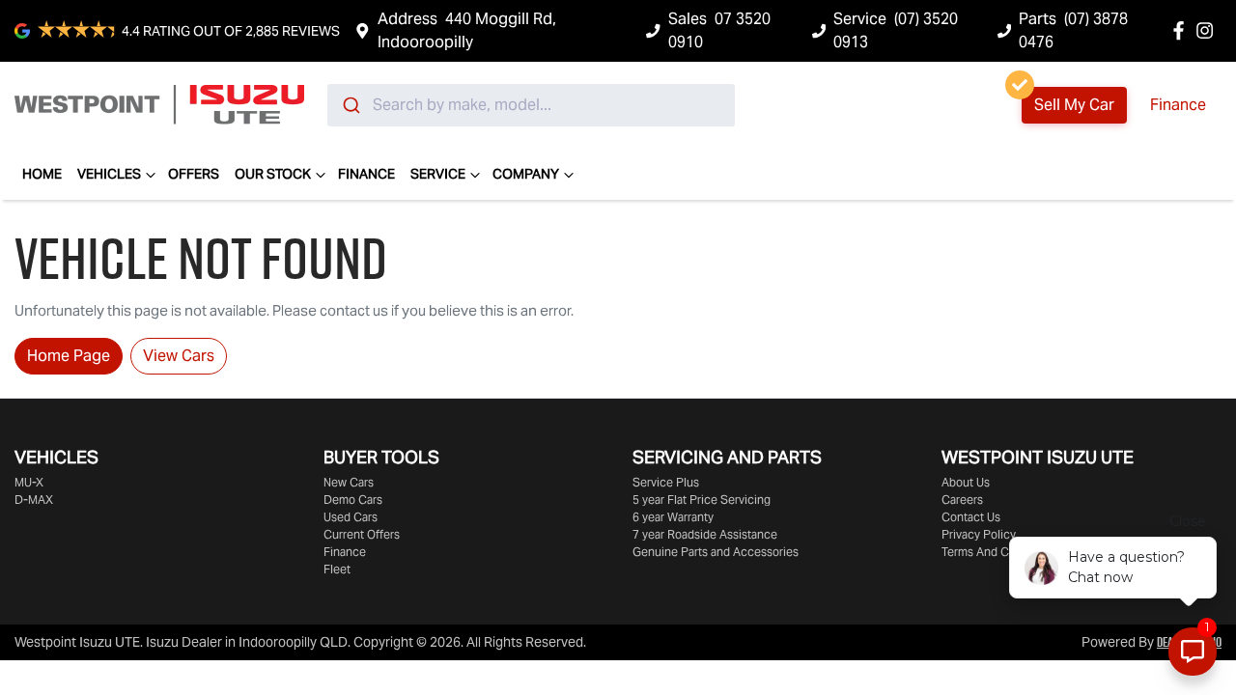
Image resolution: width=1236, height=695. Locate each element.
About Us (965, 482)
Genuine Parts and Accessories (715, 551)
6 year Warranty (673, 517)
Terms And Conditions (999, 551)
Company (525, 173)
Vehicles (109, 173)
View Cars (178, 356)
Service (437, 173)
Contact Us (970, 517)
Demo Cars (352, 499)
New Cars (348, 482)
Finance (1178, 105)
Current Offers (361, 534)
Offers (193, 173)
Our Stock (273, 173)
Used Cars (350, 517)
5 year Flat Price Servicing (701, 499)
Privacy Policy (978, 534)
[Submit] (350, 105)
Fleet (337, 569)
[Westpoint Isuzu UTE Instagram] (1208, 30)
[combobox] (531, 105)
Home (42, 173)
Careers (962, 499)
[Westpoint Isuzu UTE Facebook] (1182, 30)
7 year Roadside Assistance (704, 534)
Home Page (68, 356)
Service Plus (665, 482)
